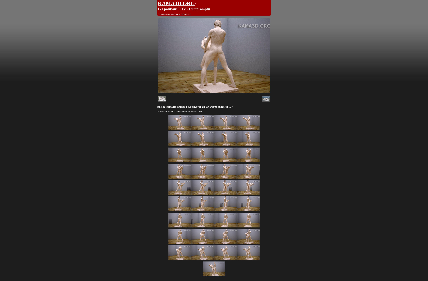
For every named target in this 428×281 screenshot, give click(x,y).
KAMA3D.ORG (176, 3)
